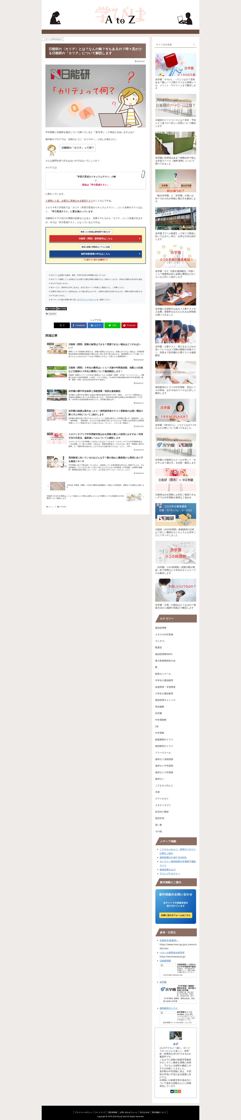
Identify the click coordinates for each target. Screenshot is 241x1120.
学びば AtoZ (144, 1112)
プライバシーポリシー (88, 299)
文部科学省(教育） (169, 940)
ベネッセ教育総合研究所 (172, 952)
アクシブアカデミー (170, 873)
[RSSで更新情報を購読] (179, 1091)
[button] (194, 44)
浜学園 (163, 981)
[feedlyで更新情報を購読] (175, 1091)
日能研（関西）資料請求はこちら (96, 238)
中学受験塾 (52, 309)
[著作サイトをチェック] (172, 1091)
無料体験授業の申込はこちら (95, 253)
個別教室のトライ (169, 1008)
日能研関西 (52, 314)
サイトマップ (100, 1112)
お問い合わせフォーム (128, 1112)
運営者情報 (112, 1112)
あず (175, 1043)
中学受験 (63, 309)
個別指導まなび (167, 869)
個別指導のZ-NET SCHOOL (173, 857)
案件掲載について (159, 1112)
